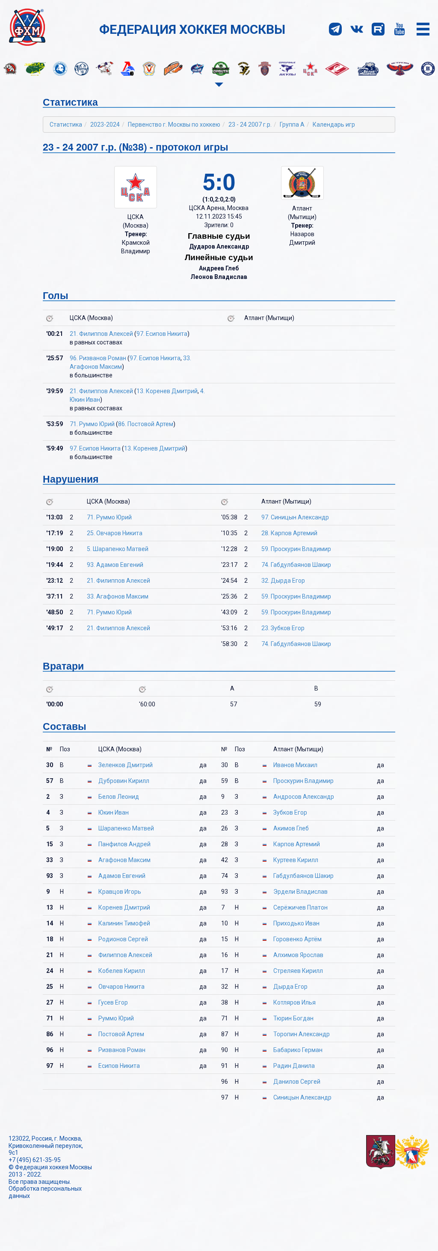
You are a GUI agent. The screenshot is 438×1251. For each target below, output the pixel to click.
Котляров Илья (294, 1002)
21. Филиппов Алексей (101, 333)
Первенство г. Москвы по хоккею (174, 124)
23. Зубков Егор (283, 628)
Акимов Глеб (291, 828)
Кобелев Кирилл (121, 970)
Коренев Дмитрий (124, 907)
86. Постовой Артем (145, 424)
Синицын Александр (302, 1097)
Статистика (66, 124)
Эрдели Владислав (300, 891)
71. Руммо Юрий (92, 424)
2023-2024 (105, 124)
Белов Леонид (118, 796)
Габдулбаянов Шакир (303, 875)
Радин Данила (294, 1065)
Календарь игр (334, 124)
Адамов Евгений (121, 875)
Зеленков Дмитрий (125, 765)
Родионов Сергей (123, 939)
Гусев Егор (113, 1002)
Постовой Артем (121, 1034)
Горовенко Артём (297, 939)
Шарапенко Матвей (126, 828)
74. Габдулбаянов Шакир (296, 564)
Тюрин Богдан (293, 1018)
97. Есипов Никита (161, 333)
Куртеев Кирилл (295, 860)
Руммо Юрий (116, 1018)
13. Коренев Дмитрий (167, 391)
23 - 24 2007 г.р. (250, 124)
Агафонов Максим (124, 860)
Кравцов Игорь (119, 891)
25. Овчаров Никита (114, 533)
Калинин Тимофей (124, 923)
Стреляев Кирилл (298, 970)
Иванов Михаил (295, 765)
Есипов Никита (119, 1065)
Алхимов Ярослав (298, 955)
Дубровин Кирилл (123, 780)
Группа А (292, 124)
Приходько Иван (296, 923)
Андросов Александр (303, 796)
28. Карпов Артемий (289, 533)
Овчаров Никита (121, 986)
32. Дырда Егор (283, 580)
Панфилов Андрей (124, 844)
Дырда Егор (290, 986)
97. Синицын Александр (295, 517)
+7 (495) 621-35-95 (35, 1159)
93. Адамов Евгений (115, 564)
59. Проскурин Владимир (296, 548)
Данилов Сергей (296, 1081)
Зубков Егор (290, 812)
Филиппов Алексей (125, 955)
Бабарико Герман (298, 1049)
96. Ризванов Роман (98, 358)
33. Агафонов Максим (117, 596)
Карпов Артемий (296, 844)
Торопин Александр (301, 1034)
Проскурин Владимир (303, 780)
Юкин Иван (113, 812)
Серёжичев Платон (300, 907)
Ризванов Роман (121, 1049)
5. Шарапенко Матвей (117, 548)
